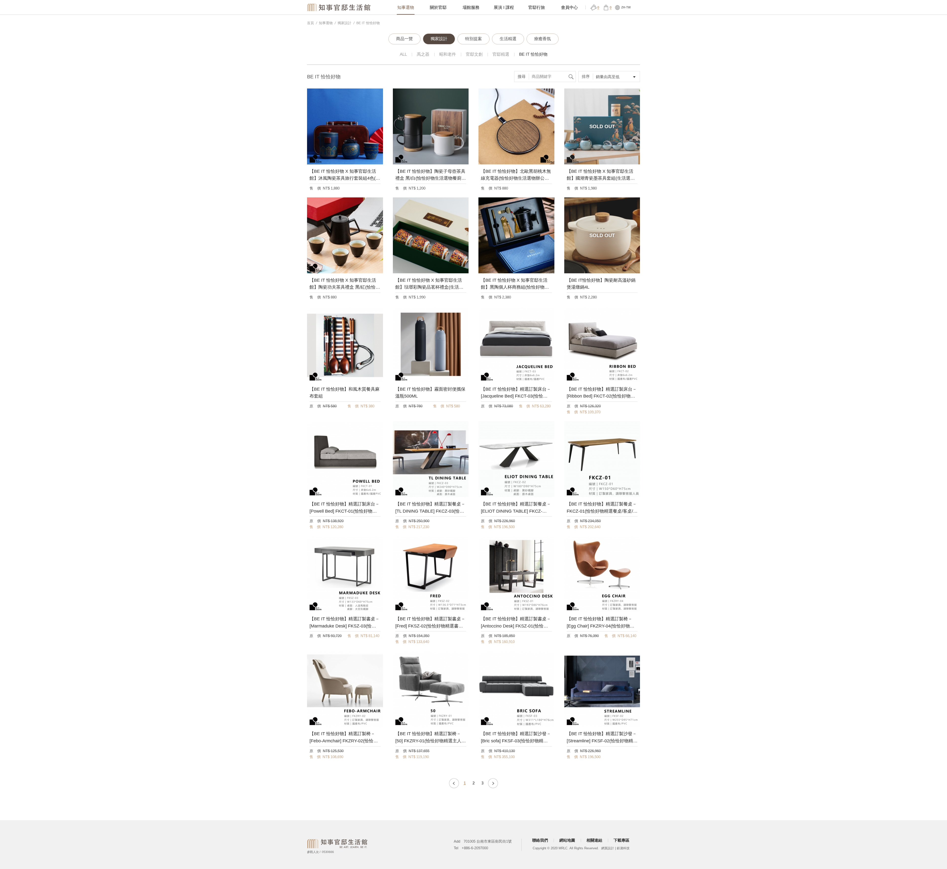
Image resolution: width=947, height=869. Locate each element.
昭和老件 (447, 54)
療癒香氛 (542, 38)
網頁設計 (607, 848)
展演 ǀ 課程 (504, 7)
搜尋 (571, 76)
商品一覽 (404, 38)
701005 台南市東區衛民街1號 (488, 841)
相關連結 (594, 840)
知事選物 (405, 7)
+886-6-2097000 (475, 848)
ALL (403, 54)
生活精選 (508, 38)
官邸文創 (474, 54)
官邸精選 (500, 54)
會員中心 (569, 7)
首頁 (310, 23)
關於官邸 (438, 7)
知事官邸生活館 (339, 7)
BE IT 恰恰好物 (368, 23)
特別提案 (473, 38)
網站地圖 (567, 840)
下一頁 (493, 783)
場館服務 (471, 7)
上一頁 (454, 783)
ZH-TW (625, 7)
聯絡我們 (540, 840)
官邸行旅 (536, 7)
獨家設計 (344, 23)
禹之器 (423, 54)
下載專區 (621, 840)
